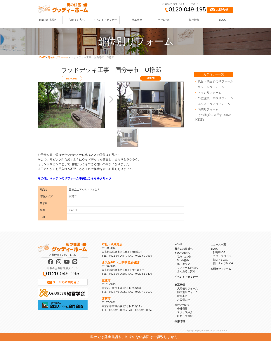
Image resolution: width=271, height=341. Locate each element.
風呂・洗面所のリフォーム (215, 81)
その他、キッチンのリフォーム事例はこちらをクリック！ (76, 178)
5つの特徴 (183, 260)
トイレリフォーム (209, 92)
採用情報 (194, 19)
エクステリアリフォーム (214, 103)
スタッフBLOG (222, 256)
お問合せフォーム (221, 268)
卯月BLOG (219, 252)
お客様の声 (183, 299)
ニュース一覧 (218, 244)
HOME (42, 57)
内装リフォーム (208, 109)
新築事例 (182, 295)
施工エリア (183, 263)
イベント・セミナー (105, 19)
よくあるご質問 (186, 271)
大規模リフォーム (187, 288)
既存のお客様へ (48, 19)
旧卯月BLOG (220, 259)
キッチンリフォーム (211, 86)
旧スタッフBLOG (223, 263)
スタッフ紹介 (185, 312)
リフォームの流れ (187, 267)
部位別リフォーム (58, 57)
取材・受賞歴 (185, 315)
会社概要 (182, 308)
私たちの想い (185, 256)
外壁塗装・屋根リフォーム (215, 98)
